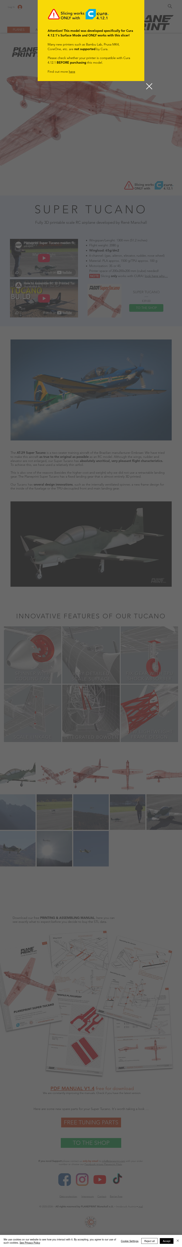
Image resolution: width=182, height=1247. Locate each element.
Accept (166, 1241)
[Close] (178, 1241)
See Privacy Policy (30, 1242)
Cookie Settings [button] (129, 1241)
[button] (149, 86)
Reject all (149, 1241)
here (72, 72)
